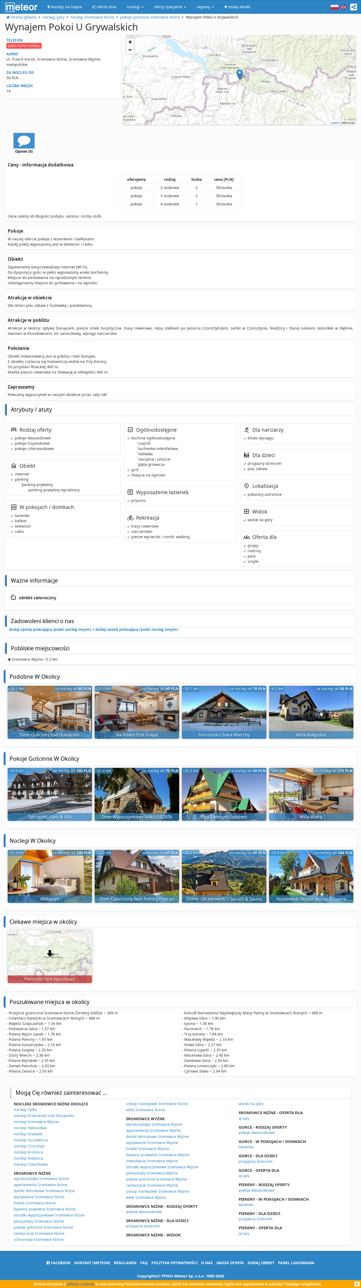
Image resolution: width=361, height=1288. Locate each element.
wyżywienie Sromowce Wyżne (152, 1142)
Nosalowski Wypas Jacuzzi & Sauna (311, 899)
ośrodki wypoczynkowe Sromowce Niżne (49, 1215)
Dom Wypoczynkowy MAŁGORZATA (137, 817)
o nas (207, 1262)
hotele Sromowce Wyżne (147, 1148)
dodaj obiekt (261, 1262)
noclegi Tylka (25, 1109)
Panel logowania (296, 1262)
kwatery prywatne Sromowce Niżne (45, 1209)
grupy (244, 1118)
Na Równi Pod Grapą (137, 735)
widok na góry (251, 1103)
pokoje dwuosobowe (144, 1211)
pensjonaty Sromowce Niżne (39, 1221)
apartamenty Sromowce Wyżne (153, 1130)
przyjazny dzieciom (143, 1225)
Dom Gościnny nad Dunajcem (50, 735)
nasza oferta (230, 1262)
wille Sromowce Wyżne (146, 1197)
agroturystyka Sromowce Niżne (41, 1178)
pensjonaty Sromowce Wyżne (152, 1173)
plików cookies (80, 1283)
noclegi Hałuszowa (30, 1127)
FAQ (144, 1262)
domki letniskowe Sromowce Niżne (44, 1190)
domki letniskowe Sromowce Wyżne (157, 1136)
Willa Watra (311, 817)
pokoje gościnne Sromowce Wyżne (156, 1179)
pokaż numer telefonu (24, 45)
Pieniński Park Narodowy (50, 979)
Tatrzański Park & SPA (50, 817)
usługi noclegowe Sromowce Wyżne (157, 1191)
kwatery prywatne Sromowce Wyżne (157, 1154)
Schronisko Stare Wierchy (224, 735)
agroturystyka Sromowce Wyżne (154, 1124)
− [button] (130, 50)
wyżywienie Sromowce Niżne (39, 1196)
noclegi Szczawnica (31, 1139)
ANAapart (49, 899)
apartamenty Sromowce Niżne (40, 1184)
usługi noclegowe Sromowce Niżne (157, 1103)
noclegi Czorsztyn (29, 1146)
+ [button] (130, 42)
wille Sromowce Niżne (145, 1109)
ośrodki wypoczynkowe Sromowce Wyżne (162, 1166)
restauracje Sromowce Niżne (39, 1233)
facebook (60, 1262)
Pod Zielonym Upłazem (224, 817)
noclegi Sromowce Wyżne (36, 1121)
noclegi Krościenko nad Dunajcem (44, 1115)
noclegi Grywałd (28, 1133)
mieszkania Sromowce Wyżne (152, 1160)
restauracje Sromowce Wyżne (152, 1185)
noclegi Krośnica (28, 1152)
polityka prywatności (174, 1262)
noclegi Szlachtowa (31, 1164)
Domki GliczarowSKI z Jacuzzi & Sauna (224, 899)
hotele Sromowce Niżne (34, 1202)
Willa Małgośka (311, 735)
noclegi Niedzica (28, 1158)
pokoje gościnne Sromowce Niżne (43, 1227)
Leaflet (335, 122)
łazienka (246, 1146)
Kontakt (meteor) (92, 1262)
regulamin (125, 1262)
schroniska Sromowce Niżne (38, 1239)
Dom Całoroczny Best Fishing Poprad (137, 899)
